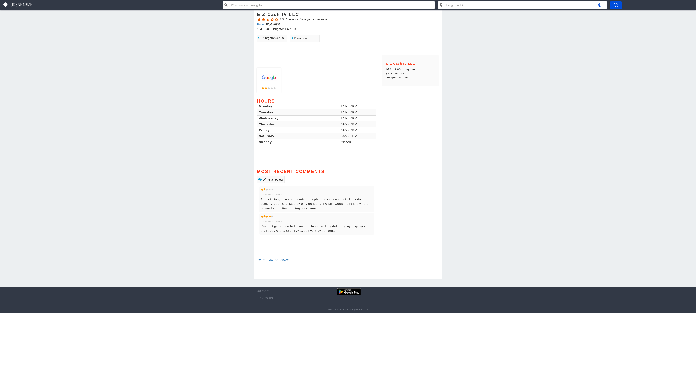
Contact (263, 291)
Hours (261, 24)
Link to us (265, 298)
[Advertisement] (316, 55)
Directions (301, 38)
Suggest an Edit (397, 77)
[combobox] (332, 5)
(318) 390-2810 (272, 38)
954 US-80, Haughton (401, 69)
